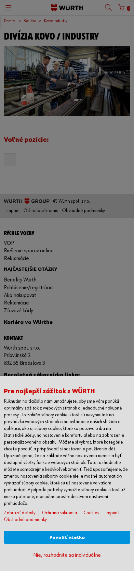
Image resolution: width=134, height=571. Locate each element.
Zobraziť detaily (19, 512)
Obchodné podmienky (25, 519)
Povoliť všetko (67, 537)
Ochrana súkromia (59, 512)
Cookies (91, 512)
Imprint (112, 512)
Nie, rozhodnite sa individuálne (67, 555)
